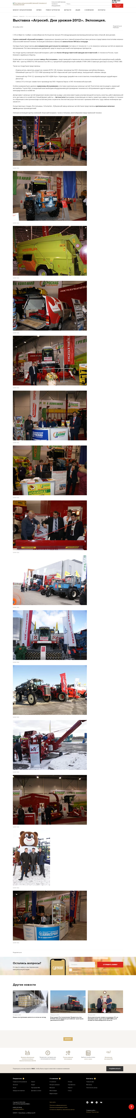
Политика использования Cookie (58, 1107)
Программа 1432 (35, 1087)
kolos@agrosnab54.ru (18, 1109)
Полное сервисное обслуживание (68, 1058)
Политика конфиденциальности (58, 1105)
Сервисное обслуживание (20, 1081)
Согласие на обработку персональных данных (62, 1109)
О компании (89, 10)
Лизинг (33, 1081)
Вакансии (52, 1087)
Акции (78, 10)
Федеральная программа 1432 (108, 1058)
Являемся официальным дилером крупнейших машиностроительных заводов (27, 1059)
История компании (55, 1084)
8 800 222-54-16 (17, 1107)
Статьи (70, 1090)
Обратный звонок (117, 5)
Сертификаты (71, 1084)
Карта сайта (53, 1102)
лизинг (90, 1059)
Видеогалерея (53, 1093)
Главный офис (90, 1081)
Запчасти (67, 10)
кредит (86, 1059)
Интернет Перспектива (92, 1112)
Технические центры (91, 1087)
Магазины (89, 1084)
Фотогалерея (53, 1090)
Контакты (101, 10)
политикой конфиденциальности (91, 970)
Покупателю (17, 1079)
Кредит (33, 1084)
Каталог (68, 1039)
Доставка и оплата (36, 1090)
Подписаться (114, 1068)
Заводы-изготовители (19, 1090)
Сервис (39, 10)
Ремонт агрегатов (53, 10)
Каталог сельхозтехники (22, 10)
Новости (21, 16)
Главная (15, 16)
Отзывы (70, 1081)
